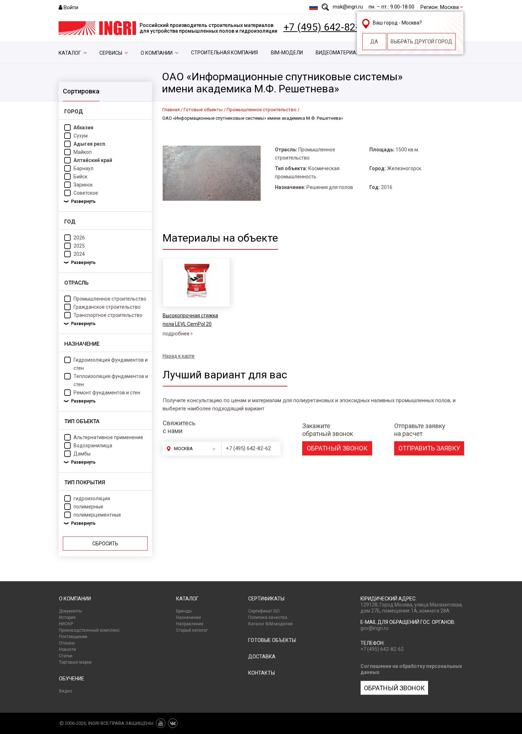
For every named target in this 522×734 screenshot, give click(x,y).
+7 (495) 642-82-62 (326, 27)
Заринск (83, 185)
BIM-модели (287, 52)
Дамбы (82, 454)
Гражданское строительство (107, 307)
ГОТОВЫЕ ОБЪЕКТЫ (272, 640)
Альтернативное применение (108, 437)
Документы (70, 611)
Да (374, 41)
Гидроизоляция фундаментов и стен (111, 364)
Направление (189, 623)
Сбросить (105, 543)
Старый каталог (192, 630)
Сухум (81, 136)
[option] (196, 298)
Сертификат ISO (264, 611)
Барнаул (83, 168)
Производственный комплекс (89, 630)
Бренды (184, 611)
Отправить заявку (429, 448)
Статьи (65, 655)
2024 (79, 254)
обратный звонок (337, 448)
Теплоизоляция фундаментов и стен (111, 380)
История (67, 617)
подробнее (176, 333)
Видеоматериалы (340, 52)
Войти (71, 7)
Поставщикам (73, 636)
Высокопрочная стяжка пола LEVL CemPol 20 (190, 320)
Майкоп (83, 152)
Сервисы (110, 53)
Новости (67, 649)
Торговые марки (75, 662)
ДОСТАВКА (262, 656)
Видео (65, 691)
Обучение (71, 678)
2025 (79, 246)
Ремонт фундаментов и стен (107, 392)
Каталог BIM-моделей (270, 623)
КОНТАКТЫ (261, 673)
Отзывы (67, 643)
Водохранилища (93, 445)
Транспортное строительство (108, 315)
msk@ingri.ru (348, 7)
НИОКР (66, 623)
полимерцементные (97, 515)
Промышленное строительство (110, 299)
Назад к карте (179, 356)
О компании (157, 53)
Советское (86, 193)
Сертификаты (266, 598)
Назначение (188, 617)
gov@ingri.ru (374, 628)
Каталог (70, 53)
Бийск (80, 176)
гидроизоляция (92, 498)
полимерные (88, 506)
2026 (79, 238)
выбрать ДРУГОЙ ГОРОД (421, 41)
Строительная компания (224, 52)
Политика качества (267, 617)
